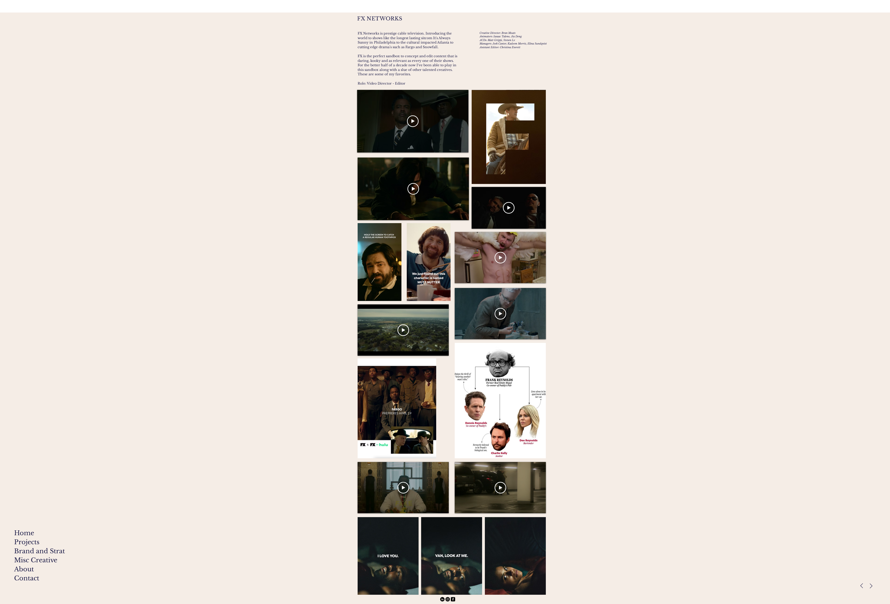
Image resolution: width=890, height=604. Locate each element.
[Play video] (413, 121)
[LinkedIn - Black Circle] (442, 599)
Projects (26, 542)
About (24, 569)
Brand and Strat (32, 551)
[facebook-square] (453, 599)
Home (24, 533)
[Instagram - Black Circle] (447, 599)
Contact (26, 578)
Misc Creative (32, 560)
